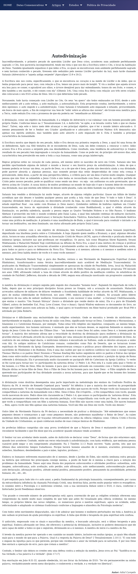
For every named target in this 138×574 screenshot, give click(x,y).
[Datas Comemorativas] (45, 5)
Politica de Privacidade (101, 5)
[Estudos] (80, 5)
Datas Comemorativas (30, 5)
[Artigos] (62, 5)
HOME (8, 5)
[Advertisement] (69, 30)
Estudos (74, 5)
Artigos (56, 5)
